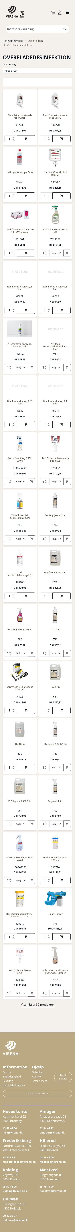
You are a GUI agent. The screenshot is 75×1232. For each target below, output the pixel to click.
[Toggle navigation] (67, 13)
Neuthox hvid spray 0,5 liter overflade (20, 345)
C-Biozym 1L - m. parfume (20, 172)
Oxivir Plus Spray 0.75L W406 (19, 459)
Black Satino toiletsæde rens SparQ (55, 116)
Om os (7, 1072)
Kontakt (36, 1076)
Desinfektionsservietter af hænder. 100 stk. (19, 915)
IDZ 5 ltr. (55, 686)
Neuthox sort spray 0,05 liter (19, 402)
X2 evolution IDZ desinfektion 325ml (20, 516)
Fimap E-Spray (55, 914)
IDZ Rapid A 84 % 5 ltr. (19, 801)
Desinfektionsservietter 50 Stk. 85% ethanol (19, 231)
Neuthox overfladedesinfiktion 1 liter (55, 346)
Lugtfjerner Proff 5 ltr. (55, 572)
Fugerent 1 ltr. (55, 801)
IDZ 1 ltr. (55, 629)
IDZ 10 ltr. (20, 744)
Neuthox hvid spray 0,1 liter (55, 288)
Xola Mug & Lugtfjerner (20, 629)
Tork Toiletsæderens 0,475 (20, 971)
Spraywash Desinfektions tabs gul (20, 688)
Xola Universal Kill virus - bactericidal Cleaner (55, 971)
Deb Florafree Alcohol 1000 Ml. (55, 173)
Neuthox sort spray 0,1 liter (55, 402)
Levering (8, 1081)
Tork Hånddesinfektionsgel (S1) (19, 574)
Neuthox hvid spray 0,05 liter (19, 288)
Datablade (38, 1072)
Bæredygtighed (12, 1076)
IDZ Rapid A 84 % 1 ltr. (55, 744)
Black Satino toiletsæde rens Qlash (20, 116)
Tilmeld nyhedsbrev (37, 1093)
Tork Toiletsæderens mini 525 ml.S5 (55, 459)
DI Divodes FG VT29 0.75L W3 (55, 231)
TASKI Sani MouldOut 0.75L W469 (20, 859)
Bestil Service (63, 1076)
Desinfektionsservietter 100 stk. (55, 859)
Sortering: (9, 64)
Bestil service (39, 1081)
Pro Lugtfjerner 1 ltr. (55, 515)
